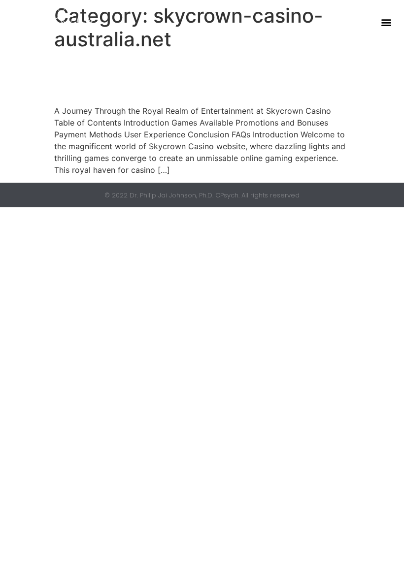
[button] (386, 22)
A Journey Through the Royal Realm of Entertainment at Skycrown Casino (200, 78)
